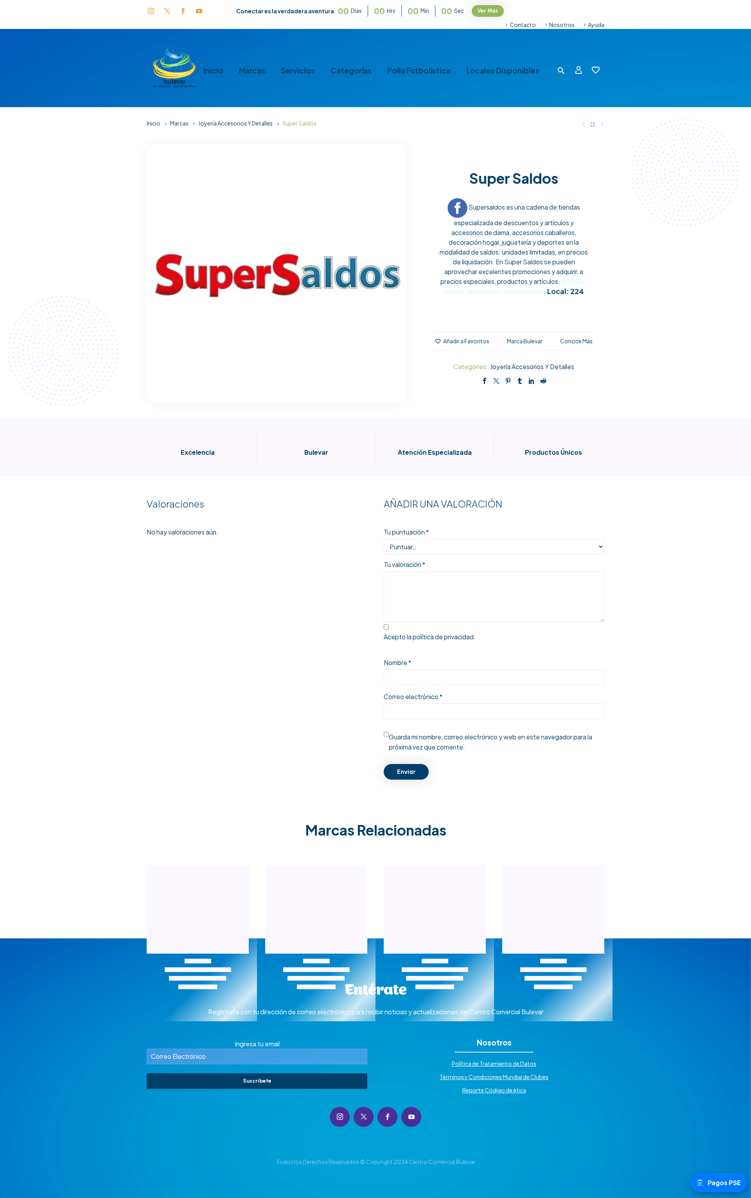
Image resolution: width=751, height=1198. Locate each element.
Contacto (523, 24)
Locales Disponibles (502, 70)
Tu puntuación (406, 532)
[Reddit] (543, 381)
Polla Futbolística (419, 70)
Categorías (351, 70)
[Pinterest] (508, 381)
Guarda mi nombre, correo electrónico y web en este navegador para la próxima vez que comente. (490, 742)
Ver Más (487, 10)
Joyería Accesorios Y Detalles (235, 123)
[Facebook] (484, 381)
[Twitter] (496, 381)
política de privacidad (443, 637)
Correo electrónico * (413, 696)
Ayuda (596, 24)
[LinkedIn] (531, 381)
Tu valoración (404, 564)
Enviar (406, 771)
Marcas (252, 70)
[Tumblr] (520, 381)
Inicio (213, 70)
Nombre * (397, 662)
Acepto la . (430, 637)
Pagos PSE (724, 1182)
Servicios (298, 70)
